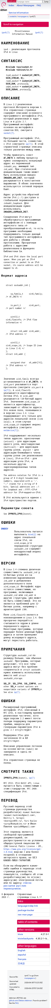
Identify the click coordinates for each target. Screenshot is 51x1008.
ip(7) (28, 144)
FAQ (39, 5)
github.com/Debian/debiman (20, 1001)
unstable (12, 16)
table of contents (28, 922)
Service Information (19, 12)
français (22, 959)
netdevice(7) (10, 430)
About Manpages (25, 5)
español (22, 954)
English (21, 950)
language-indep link (28, 905)
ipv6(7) (6, 32)
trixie (20, 934)
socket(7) (9, 133)
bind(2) (32, 534)
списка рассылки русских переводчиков (17, 886)
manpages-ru (23, 16)
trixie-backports (25, 938)
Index (11, 5)
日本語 (21, 963)
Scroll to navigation (13, 24)
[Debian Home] (3, 6)
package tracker (26, 910)
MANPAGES (12, 1)
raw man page (25, 914)
